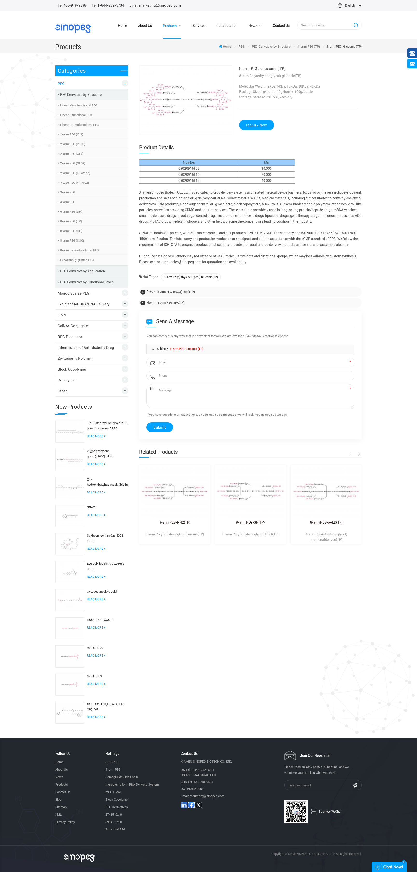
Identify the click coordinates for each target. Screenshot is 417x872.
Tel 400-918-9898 (72, 5)
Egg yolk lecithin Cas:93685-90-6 (106, 566)
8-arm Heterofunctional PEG (79, 250)
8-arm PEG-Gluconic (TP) (186, 349)
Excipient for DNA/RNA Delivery (84, 304)
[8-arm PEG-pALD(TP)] (278, 492)
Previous (351, 454)
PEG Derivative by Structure (271, 46)
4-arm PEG (67, 202)
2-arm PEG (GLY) (71, 153)
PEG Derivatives (116, 807)
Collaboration (226, 26)
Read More (95, 436)
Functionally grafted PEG (77, 260)
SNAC (91, 507)
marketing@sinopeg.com (207, 796)
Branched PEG (115, 829)
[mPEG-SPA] (70, 684)
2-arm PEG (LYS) (71, 134)
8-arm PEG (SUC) (72, 240)
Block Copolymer (72, 369)
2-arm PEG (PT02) (72, 144)
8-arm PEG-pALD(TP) (278, 522)
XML (58, 814)
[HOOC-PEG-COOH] (70, 628)
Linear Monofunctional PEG (78, 105)
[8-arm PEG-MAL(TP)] (354, 492)
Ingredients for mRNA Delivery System (132, 784)
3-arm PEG (67, 192)
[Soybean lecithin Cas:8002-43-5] (70, 544)
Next (358, 454)
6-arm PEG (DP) (71, 211)
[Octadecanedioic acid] (70, 600)
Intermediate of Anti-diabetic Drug (86, 347)
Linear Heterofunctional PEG (79, 125)
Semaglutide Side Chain (121, 777)
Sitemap (61, 807)
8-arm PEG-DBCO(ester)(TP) (176, 292)
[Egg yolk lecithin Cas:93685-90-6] (70, 572)
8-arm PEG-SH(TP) (202, 522)
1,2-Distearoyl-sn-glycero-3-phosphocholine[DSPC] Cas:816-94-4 (107, 426)
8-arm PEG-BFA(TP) (171, 302)
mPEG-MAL (113, 792)
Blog (58, 799)
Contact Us (281, 26)
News (253, 26)
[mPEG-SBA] (70, 656)
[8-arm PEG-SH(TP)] (202, 492)
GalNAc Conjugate (73, 326)
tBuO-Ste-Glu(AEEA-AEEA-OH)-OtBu (105, 706)
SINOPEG (111, 762)
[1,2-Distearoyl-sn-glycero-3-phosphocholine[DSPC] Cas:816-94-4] (70, 431)
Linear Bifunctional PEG (76, 115)
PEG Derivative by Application (82, 271)
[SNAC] (70, 516)
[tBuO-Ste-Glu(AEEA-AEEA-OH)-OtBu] (70, 712)
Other (62, 391)
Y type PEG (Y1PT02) (74, 182)
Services (199, 26)
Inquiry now (256, 125)
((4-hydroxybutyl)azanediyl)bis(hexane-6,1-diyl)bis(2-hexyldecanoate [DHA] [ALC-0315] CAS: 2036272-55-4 (107, 482)
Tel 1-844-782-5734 (108, 5)
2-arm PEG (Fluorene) (75, 173)
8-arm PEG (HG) (71, 231)
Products (170, 26)
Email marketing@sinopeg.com (155, 5)
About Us (145, 26)
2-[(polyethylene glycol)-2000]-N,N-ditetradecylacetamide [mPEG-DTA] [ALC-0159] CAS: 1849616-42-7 (107, 454)
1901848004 (195, 789)
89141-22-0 (113, 822)
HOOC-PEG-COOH (99, 620)
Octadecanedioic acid (102, 591)
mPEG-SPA (94, 676)
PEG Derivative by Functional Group (87, 282)
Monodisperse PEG (73, 293)
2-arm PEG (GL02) (72, 163)
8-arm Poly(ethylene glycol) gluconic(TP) (191, 277)
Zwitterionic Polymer (75, 358)
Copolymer (67, 380)
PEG (241, 46)
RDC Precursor (70, 337)
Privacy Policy (65, 822)
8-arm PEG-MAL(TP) (354, 522)
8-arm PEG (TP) (309, 46)
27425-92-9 (113, 814)
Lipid (62, 315)
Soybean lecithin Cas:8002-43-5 (106, 538)
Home (122, 26)
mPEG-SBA (95, 648)
